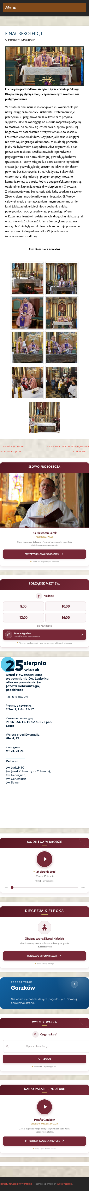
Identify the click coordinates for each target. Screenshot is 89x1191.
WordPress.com (64, 1184)
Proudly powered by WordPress (16, 1184)
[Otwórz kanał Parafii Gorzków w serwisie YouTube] (44, 1108)
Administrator (28, 40)
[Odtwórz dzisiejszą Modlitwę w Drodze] (44, 859)
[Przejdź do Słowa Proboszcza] (44, 500)
